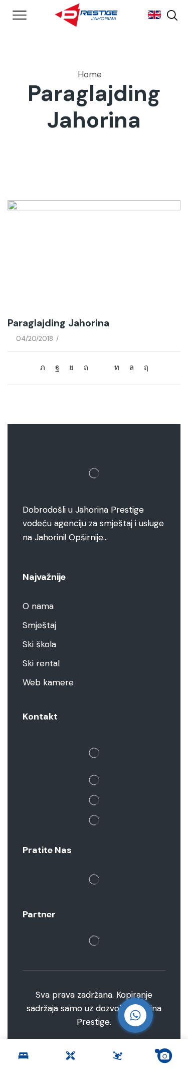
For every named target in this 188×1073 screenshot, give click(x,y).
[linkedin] (116, 367)
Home (90, 74)
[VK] (71, 367)
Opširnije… (88, 537)
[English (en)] (149, 15)
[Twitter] (45, 367)
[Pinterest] (86, 367)
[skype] (143, 367)
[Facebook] (57, 367)
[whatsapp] (131, 367)
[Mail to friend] (101, 367)
